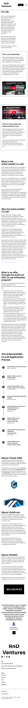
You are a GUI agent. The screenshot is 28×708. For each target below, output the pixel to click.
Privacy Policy (4, 691)
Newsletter (3, 684)
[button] (26, 4)
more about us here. (6, 580)
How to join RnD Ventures (7, 663)
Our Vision (3, 675)
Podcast (3, 682)
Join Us (20, 5)
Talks (2, 679)
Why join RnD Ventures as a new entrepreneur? (12, 666)
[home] (6, 5)
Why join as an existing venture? (8, 668)
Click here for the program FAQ (9, 262)
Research (3, 677)
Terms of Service (4, 693)
